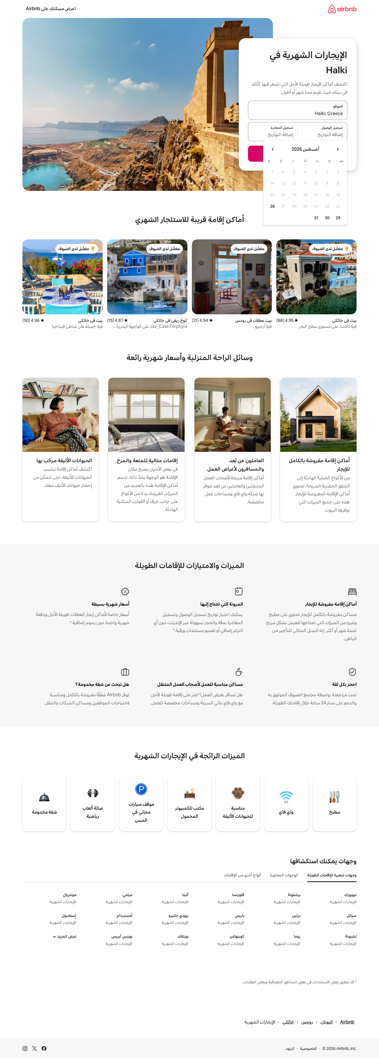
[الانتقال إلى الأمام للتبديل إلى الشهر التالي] (273, 149)
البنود (290, 1048)
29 (338, 217)
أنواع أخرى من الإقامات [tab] (242, 875)
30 (327, 217)
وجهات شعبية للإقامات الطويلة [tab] (332, 875)
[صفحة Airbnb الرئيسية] (342, 9)
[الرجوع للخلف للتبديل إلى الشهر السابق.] (337, 149)
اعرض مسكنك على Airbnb (51, 9)
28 (272, 206)
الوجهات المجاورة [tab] (284, 875)
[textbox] (322, 135)
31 (316, 217)
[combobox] (297, 113)
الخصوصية (308, 1048)
